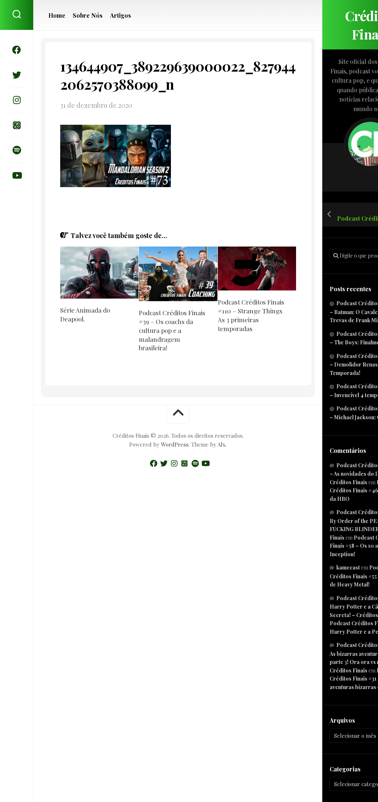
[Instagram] (16, 100)
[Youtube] (16, 175)
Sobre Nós (88, 15)
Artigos (120, 15)
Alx (221, 444)
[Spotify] (16, 150)
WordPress (175, 444)
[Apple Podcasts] (16, 125)
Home (56, 15)
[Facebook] (16, 50)
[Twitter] (16, 75)
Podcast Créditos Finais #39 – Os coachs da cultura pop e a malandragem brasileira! (172, 330)
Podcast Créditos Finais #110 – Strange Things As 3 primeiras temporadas (251, 315)
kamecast (348, 567)
